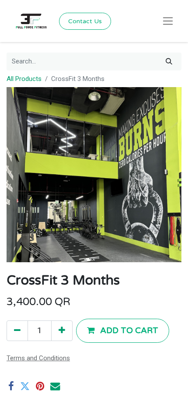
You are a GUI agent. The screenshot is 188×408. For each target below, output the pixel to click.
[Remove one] (17, 330)
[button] (122, 330)
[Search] (169, 61)
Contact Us (85, 21)
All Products (24, 79)
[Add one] (62, 330)
